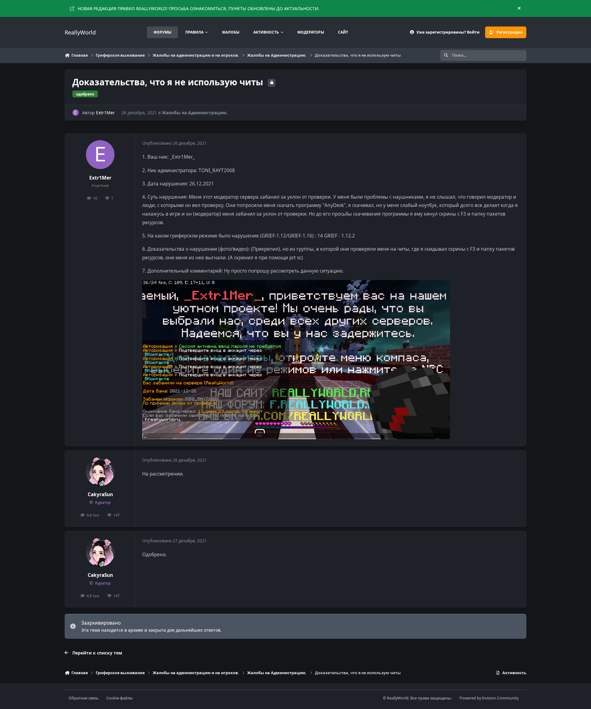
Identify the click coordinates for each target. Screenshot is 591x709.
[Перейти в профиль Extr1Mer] (75, 112)
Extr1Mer (105, 112)
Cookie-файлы (119, 698)
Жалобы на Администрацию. (194, 112)
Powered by (489, 698)
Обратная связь (83, 698)
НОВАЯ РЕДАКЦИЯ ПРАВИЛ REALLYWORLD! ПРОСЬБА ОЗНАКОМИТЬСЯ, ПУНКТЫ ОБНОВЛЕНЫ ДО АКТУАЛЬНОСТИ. (199, 8)
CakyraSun (100, 494)
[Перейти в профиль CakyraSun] (100, 471)
